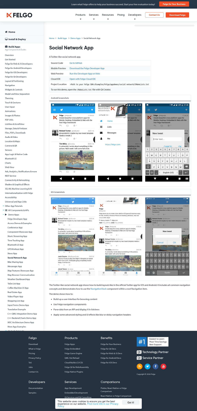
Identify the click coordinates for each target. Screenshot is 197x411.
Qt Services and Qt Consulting (78, 397)
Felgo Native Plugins (74, 371)
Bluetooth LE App (15, 244)
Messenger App (15, 266)
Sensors (8, 150)
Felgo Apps (70, 344)
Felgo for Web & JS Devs (111, 353)
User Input (10, 106)
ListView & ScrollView (14, 124)
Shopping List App (16, 300)
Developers (134, 15)
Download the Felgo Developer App (87, 68)
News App (12, 253)
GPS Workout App (16, 249)
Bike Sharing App (15, 262)
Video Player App (15, 296)
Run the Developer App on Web (85, 73)
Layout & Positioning (14, 81)
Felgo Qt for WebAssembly (77, 367)
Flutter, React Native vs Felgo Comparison (114, 390)
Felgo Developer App (17, 218)
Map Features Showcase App (21, 270)
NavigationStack (99, 288)
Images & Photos (12, 115)
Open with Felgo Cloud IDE (83, 78)
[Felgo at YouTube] (163, 366)
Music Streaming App (17, 236)
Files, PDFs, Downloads (15, 132)
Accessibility (11, 197)
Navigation (10, 85)
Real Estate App (15, 292)
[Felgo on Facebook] (155, 366)
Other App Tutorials (13, 206)
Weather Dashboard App (19, 279)
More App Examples (17, 326)
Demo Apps (13, 214)
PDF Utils (9, 119)
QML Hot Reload (72, 358)
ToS (30, 362)
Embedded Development (76, 392)
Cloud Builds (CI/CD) (74, 362)
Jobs (31, 367)
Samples (32, 392)
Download (33, 344)
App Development (73, 388)
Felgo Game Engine (73, 353)
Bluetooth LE (10, 158)
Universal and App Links (16, 201)
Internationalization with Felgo (19, 193)
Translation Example (17, 309)
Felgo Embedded (72, 348)
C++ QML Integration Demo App (22, 313)
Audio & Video (11, 137)
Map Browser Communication (21, 275)
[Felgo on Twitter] (147, 366)
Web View (9, 167)
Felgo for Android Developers (18, 68)
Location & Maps (12, 141)
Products (80, 15)
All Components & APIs (18, 210)
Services (93, 15)
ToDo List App (14, 283)
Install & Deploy (17, 39)
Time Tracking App (16, 240)
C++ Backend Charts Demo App (22, 318)
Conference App (15, 227)
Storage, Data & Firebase (16, 128)
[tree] (21, 203)
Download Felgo (177, 15)
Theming (9, 98)
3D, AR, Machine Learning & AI (18, 188)
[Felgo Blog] (139, 366)
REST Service (10, 175)
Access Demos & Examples (20, 223)
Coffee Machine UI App (18, 287)
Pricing (121, 15)
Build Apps (15, 48)
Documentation (36, 388)
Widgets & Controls (13, 89)
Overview (9, 55)
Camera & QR (11, 145)
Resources (108, 15)
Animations (10, 111)
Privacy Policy (35, 358)
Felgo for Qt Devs (108, 348)
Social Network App (17, 257)
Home (11, 31)
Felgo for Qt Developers (16, 76)
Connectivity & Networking (17, 180)
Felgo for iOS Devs (109, 362)
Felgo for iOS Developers (16, 72)
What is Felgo (35, 348)
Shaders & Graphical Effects (17, 184)
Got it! (130, 402)
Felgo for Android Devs (111, 358)
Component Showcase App (20, 231)
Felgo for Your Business (174, 4)
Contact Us (154, 14)
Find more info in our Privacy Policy (88, 405)
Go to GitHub (76, 62)
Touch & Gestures (13, 102)
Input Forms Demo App (18, 305)
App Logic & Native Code (16, 154)
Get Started (10, 59)
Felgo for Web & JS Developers (19, 63)
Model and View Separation (17, 94)
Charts (8, 162)
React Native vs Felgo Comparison (116, 395)
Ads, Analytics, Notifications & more (21, 171)
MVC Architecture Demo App (21, 322)
